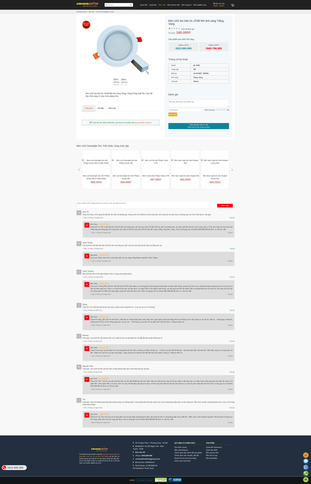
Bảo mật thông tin (181, 450)
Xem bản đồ (140, 452)
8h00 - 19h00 (219, 5)
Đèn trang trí (186, 5)
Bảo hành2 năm (86, 24)
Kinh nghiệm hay (199, 5)
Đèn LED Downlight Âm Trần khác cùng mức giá (103, 146)
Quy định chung (180, 447)
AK (87, 225)
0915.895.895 (147, 456)
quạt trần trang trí (144, 123)
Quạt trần (143, 5)
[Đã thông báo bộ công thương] (175, 480)
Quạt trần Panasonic (214, 447)
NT (79, 367)
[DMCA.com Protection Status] (161, 480)
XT (79, 243)
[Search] (131, 5)
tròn (116, 96)
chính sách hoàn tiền (182, 461)
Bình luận (225, 205)
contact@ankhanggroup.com (147, 459)
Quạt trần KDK (211, 450)
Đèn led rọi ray (211, 455)
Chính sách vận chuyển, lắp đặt (186, 455)
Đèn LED (162, 5)
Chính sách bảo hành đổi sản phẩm (188, 453)
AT (79, 213)
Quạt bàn (153, 5)
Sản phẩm (210, 443)
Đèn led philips (211, 458)
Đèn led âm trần (173, 5)
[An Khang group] (99, 450)
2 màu (101, 96)
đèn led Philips (103, 456)
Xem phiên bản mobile (145, 480)
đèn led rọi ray (92, 456)
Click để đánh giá (187, 29)
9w (143, 93)
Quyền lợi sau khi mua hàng (185, 458)
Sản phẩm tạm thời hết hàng (181, 39)
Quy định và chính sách (184, 443)
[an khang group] (87, 5)
